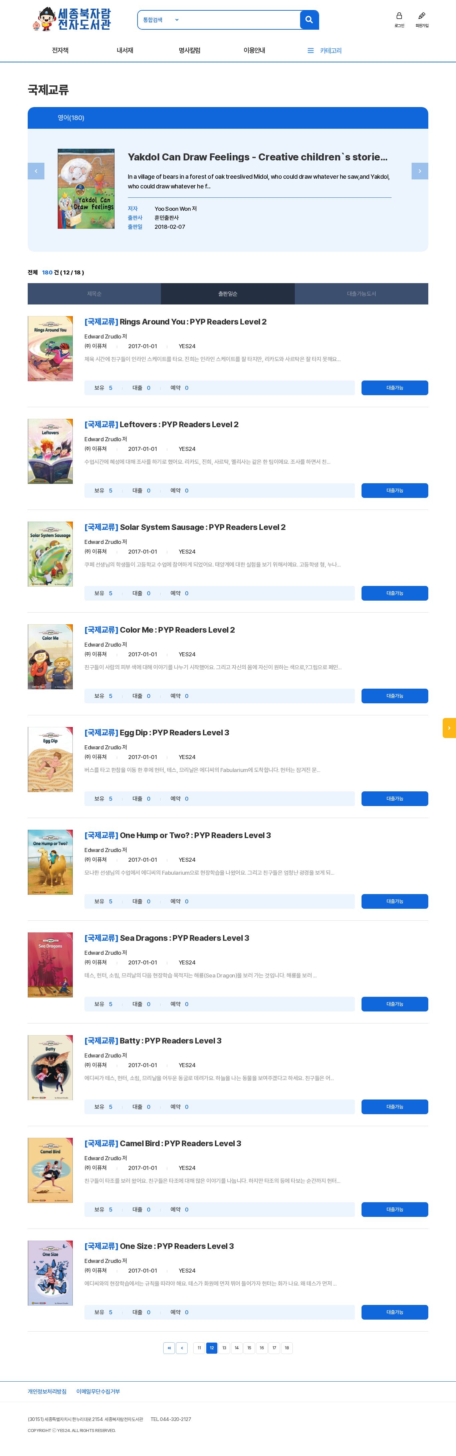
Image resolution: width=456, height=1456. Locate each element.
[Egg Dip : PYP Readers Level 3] (50, 759)
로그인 (399, 25)
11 (199, 1348)
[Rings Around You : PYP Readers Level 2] (50, 348)
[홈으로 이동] (72, 18)
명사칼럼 (189, 50)
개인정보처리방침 (47, 1391)
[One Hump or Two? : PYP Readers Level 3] (50, 862)
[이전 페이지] (182, 1348)
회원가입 (422, 25)
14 (237, 1348)
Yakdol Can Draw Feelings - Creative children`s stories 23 (264, 157)
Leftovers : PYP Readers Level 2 (179, 424)
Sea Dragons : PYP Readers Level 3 (184, 938)
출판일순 (228, 293)
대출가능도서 (361, 293)
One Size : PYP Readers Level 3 (177, 1246)
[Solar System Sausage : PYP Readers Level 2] (50, 554)
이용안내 (254, 50)
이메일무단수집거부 (98, 1391)
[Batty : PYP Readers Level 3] (50, 1067)
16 (262, 1348)
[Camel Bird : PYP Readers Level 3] (50, 1170)
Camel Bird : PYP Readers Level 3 (180, 1143)
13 (224, 1348)
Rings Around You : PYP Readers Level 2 (193, 321)
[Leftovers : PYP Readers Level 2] (50, 451)
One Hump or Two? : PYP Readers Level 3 (195, 835)
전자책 (60, 50)
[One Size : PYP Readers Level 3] (50, 1273)
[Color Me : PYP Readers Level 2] (50, 656)
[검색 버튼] (309, 20)
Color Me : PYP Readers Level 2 (177, 630)
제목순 (94, 293)
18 (287, 1348)
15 (249, 1348)
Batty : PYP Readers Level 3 (171, 1040)
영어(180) (71, 118)
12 (212, 1348)
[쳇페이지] (169, 1348)
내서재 (125, 50)
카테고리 (330, 51)
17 (274, 1348)
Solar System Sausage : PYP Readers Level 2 (203, 527)
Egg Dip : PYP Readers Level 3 (174, 732)
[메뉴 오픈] (449, 728)
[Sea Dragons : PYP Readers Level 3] (50, 964)
